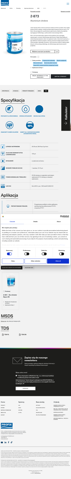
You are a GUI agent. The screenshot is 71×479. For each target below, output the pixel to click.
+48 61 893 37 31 (4, 437)
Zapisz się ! (25, 388)
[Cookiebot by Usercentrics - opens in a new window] (61, 216)
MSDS (39, 90)
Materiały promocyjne (6, 410)
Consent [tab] (12, 221)
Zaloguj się (3, 321)
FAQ (37, 410)
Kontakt (3, 414)
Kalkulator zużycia (40, 407)
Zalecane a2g (29, 267)
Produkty (3, 405)
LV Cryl (20, 412)
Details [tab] (35, 221)
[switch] (26, 253)
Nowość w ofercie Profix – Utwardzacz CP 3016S (60, 415)
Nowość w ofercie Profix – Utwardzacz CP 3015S (60, 406)
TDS (46, 90)
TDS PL (6, 334)
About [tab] (59, 221)
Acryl (19, 407)
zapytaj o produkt (60, 76)
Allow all (58, 261)
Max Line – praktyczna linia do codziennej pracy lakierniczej (61, 409)
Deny (13, 261)
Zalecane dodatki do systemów (11, 267)
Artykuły (38, 405)
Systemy (3, 407)
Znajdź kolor (39, 412)
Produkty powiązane (28, 90)
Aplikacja (15, 90)
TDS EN (23, 334)
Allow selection (35, 261)
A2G (19, 405)
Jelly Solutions (38, 473)
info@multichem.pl (4, 438)
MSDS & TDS (3, 412)
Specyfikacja (5, 90)
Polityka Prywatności (41, 414)
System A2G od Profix (58, 412)
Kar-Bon (20, 410)
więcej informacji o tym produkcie (40, 76)
